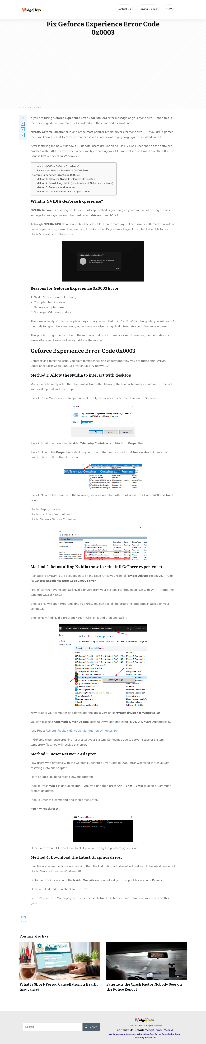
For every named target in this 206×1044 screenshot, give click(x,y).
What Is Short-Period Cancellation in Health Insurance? (59, 968)
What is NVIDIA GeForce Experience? (58, 166)
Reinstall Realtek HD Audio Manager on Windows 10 (81, 730)
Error (22, 917)
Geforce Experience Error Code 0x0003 (56, 174)
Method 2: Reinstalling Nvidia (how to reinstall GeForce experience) (75, 183)
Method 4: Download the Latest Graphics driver (63, 191)
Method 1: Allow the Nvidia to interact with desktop (66, 178)
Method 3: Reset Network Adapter (56, 187)
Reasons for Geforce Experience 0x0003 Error (63, 170)
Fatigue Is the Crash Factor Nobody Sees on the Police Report (146, 968)
